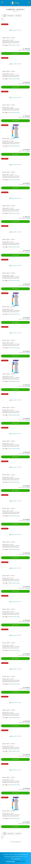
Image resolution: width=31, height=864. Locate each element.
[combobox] (10, 15)
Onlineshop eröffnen (10, 861)
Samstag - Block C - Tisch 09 (8, 306)
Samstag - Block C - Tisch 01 (8, 37)
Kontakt (10, 854)
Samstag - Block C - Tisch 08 (8, 273)
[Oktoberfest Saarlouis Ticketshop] (15, 3)
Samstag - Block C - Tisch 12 (8, 407)
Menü (2, 2)
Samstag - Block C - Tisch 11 (8, 373)
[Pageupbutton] (27, 861)
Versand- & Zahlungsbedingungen (20, 854)
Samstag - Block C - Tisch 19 (8, 642)
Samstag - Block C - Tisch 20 (8, 676)
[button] (2, 15)
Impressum (5, 854)
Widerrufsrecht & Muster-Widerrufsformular (13, 856)
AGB (25, 856)
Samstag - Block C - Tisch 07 (8, 239)
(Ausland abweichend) (16, 45)
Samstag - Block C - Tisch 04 (8, 138)
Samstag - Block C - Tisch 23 (8, 777)
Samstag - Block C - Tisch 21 (8, 710)
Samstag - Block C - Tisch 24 (8, 810)
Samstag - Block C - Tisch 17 (8, 575)
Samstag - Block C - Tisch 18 (8, 609)
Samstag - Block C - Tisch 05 (8, 172)
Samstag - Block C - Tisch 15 (8, 508)
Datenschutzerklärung (15, 858)
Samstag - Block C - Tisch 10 (8, 340)
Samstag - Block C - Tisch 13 (8, 441)
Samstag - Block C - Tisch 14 (8, 474)
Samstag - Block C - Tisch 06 (8, 205)
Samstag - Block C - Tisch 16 (8, 542)
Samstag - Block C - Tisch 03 (8, 105)
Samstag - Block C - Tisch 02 (8, 71)
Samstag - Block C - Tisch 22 (8, 743)
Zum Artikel (15, 53)
